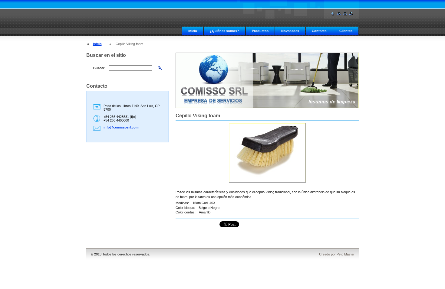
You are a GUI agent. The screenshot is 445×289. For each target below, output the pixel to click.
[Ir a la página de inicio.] (333, 13)
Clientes (345, 31)
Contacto (319, 31)
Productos (260, 31)
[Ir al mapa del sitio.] (339, 13)
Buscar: (99, 68)
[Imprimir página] (345, 13)
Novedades (290, 31)
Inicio (192, 31)
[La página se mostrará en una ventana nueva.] (267, 153)
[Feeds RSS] (351, 13)
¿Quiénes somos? (224, 31)
